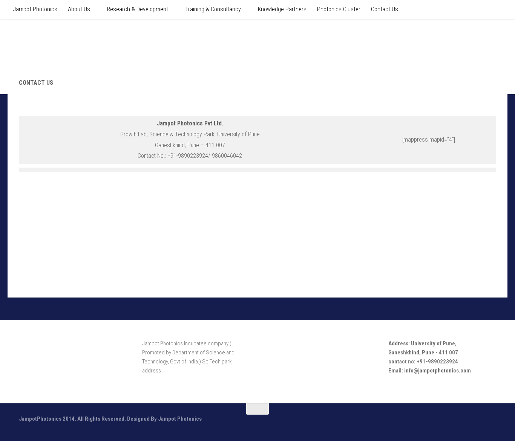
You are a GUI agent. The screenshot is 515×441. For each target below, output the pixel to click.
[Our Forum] (477, 423)
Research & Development (137, 9)
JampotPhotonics (72, 45)
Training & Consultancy (213, 9)
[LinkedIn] (491, 423)
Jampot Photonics (35, 9)
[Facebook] (463, 423)
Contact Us (384, 9)
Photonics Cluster (338, 9)
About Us (79, 9)
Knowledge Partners (282, 9)
